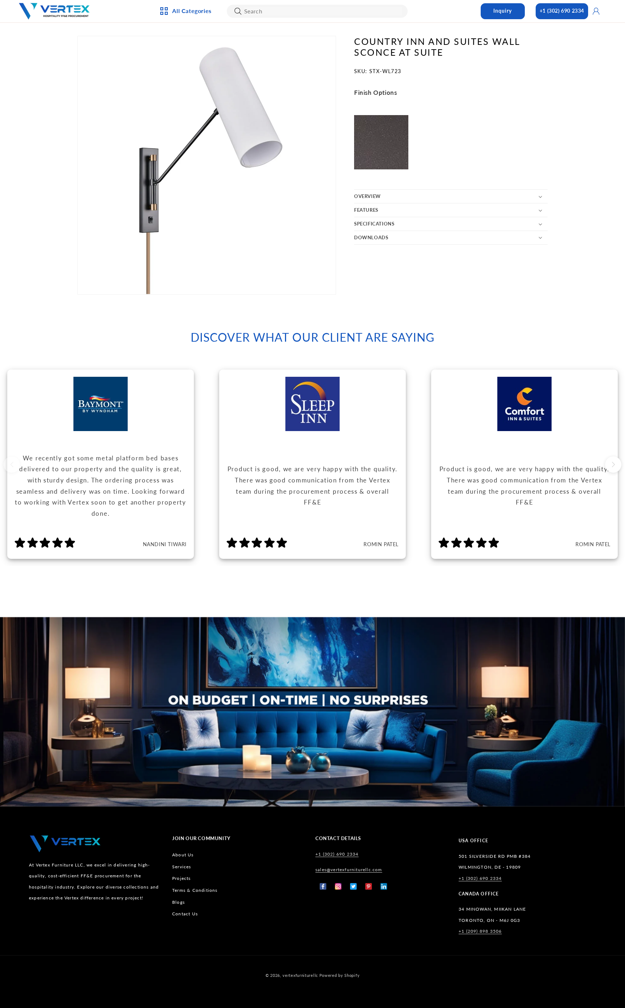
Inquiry (502, 11)
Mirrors (258, 130)
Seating (180, 142)
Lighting (181, 70)
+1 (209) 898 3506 (480, 931)
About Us (183, 854)
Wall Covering (267, 59)
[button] (451, 196)
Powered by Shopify (339, 975)
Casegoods (184, 107)
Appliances (184, 47)
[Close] (238, 11)
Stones (335, 118)
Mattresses (341, 59)
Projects (181, 878)
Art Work (260, 47)
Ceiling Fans (185, 59)
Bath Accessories (270, 107)
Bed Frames (340, 47)
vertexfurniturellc (300, 975)
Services (181, 866)
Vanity (256, 118)
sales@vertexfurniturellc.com (348, 869)
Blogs (178, 902)
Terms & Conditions (195, 890)
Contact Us (185, 913)
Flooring (338, 107)
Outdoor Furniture (195, 130)
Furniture (183, 118)
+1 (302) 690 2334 (562, 11)
